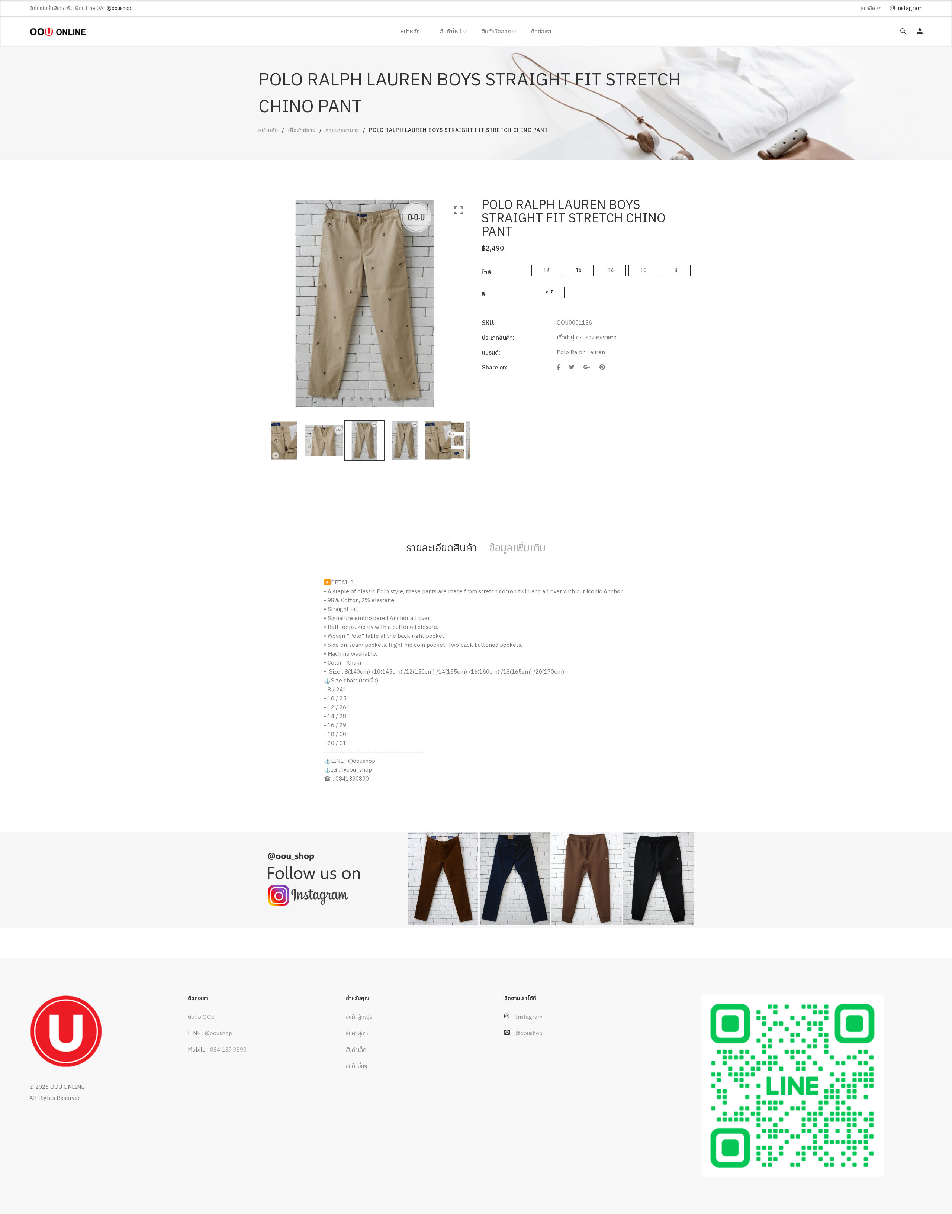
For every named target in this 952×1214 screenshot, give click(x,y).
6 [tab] (361, 399)
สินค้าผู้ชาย (358, 1033)
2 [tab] (324, 399)
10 (643, 270)
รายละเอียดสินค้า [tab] (441, 547)
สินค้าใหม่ (450, 31)
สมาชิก (868, 8)
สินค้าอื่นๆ (356, 1065)
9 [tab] (389, 399)
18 (546, 270)
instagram (909, 8)
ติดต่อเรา (541, 31)
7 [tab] (371, 399)
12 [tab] (417, 399)
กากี (550, 292)
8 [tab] (380, 399)
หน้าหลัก (410, 31)
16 (579, 270)
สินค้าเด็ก (356, 1049)
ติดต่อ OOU (201, 1016)
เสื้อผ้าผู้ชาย (302, 130)
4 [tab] (343, 399)
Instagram (529, 1016)
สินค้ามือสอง (496, 31)
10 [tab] (399, 399)
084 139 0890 (228, 1049)
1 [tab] (315, 399)
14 (611, 270)
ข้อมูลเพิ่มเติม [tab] (517, 547)
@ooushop (218, 1033)
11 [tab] (408, 399)
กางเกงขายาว (342, 130)
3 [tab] (333, 399)
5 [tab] (352, 399)
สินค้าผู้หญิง (359, 1016)
